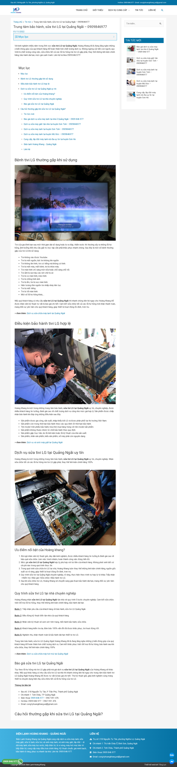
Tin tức (139, 10)
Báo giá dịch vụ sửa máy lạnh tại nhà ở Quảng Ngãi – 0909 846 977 (53, 119)
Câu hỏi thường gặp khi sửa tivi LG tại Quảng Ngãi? (43, 109)
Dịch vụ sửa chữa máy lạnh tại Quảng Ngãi (46, 313)
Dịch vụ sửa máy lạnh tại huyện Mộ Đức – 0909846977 (48, 134)
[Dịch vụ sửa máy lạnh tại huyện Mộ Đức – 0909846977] (131, 82)
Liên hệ (152, 10)
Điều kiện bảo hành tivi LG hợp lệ (35, 84)
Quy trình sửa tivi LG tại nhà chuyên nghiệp (43, 99)
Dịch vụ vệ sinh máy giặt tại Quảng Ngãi (45, 442)
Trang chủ (81, 10)
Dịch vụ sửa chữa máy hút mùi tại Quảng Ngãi (47, 654)
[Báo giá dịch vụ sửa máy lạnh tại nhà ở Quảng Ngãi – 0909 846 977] (131, 48)
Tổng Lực (162, 765)
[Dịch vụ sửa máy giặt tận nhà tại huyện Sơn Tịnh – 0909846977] (131, 60)
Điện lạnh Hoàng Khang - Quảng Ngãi (40, 144)
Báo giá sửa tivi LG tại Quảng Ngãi (39, 104)
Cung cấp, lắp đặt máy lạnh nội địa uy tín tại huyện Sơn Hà (50, 139)
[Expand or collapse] (113, 37)
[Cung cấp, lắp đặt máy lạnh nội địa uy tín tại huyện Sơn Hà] (131, 94)
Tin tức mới (29, 114)
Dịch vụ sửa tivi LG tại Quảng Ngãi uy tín (38, 89)
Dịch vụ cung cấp (117, 10)
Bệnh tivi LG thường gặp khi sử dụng (37, 79)
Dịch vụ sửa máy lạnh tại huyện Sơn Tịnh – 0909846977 (49, 129)
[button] (162, 10)
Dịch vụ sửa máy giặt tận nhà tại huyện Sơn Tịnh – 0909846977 (52, 124)
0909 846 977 (37, 698)
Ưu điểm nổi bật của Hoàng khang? (39, 94)
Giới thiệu (98, 10)
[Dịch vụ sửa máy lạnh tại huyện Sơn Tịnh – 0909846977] (131, 71)
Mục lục (24, 73)
